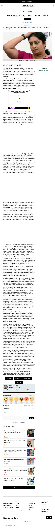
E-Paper (43, 504)
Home (4, 501)
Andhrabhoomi (7, 505)
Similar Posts (43, 70)
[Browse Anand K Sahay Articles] (6, 387)
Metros (17, 507)
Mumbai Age (32, 503)
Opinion (27, 19)
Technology (19, 510)
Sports (17, 503)
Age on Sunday (29, 1)
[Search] (53, 6)
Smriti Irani (18, 382)
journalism (17, 378)
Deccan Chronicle (8, 503)
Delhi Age (31, 501)
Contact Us (44, 511)
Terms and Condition (44, 501)
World (17, 505)
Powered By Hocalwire (7, 527)
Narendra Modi (27, 378)
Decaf (30, 505)
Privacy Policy (45, 509)
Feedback (44, 507)
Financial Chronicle (8, 507)
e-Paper (23, 1)
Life (30, 510)
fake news (9, 378)
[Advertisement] (19, 139)
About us (31, 507)
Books (17, 501)
